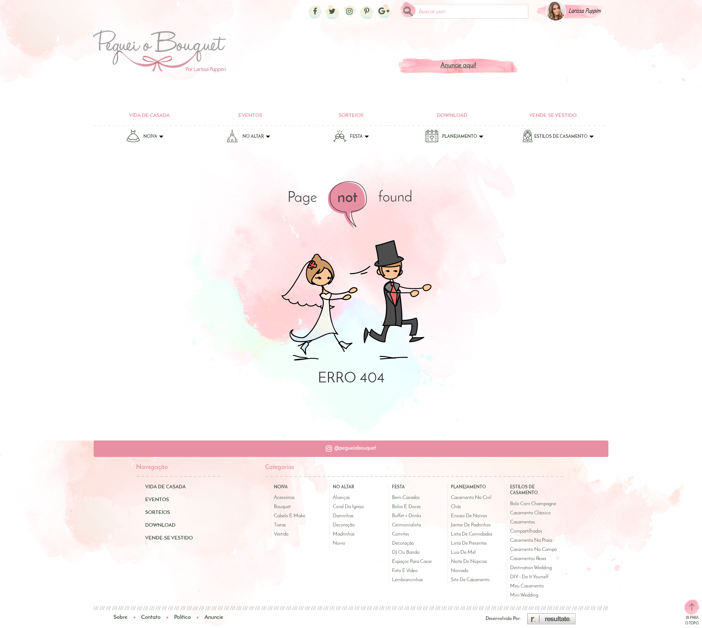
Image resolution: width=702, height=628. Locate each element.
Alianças (341, 497)
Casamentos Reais (528, 558)
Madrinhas (344, 534)
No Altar (253, 137)
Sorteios (351, 115)
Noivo (339, 543)
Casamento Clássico (530, 513)
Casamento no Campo (533, 549)
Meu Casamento (527, 586)
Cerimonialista (406, 525)
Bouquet (282, 507)
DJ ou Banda (405, 552)
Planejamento (460, 137)
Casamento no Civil (471, 497)
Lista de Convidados (471, 534)
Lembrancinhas (407, 580)
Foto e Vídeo (405, 571)
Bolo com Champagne (533, 504)
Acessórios (284, 497)
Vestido (281, 534)
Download (452, 115)
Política (182, 617)
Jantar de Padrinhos (471, 525)
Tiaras (280, 525)
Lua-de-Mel (463, 552)
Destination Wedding (531, 568)
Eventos (250, 115)
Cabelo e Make (289, 516)
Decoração (344, 525)
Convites (400, 534)
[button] (351, 448)
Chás (456, 507)
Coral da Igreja (348, 507)
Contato (151, 617)
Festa (357, 137)
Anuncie (213, 617)
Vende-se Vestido (553, 115)
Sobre (120, 617)
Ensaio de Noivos (469, 516)
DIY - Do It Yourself (529, 577)
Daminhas (343, 516)
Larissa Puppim (585, 11)
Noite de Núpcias (469, 561)
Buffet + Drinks (406, 516)
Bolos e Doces (406, 507)
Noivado (459, 571)
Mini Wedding (524, 595)
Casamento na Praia (531, 540)
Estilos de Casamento (561, 137)
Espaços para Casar (412, 561)
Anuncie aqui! (458, 66)
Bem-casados (406, 497)
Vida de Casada (149, 115)
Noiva (150, 137)
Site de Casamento (470, 580)
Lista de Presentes (469, 543)
